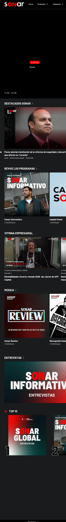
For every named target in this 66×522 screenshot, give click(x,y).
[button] (30, 4)
